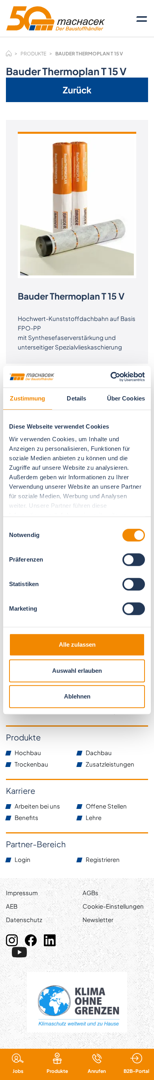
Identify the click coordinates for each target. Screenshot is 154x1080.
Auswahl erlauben (77, 670)
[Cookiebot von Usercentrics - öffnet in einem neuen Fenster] (111, 377)
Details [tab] (76, 398)
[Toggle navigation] (142, 19)
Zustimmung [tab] (27, 398)
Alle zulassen (77, 644)
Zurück (77, 89)
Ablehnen (77, 696)
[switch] (133, 559)
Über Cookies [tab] (126, 398)
